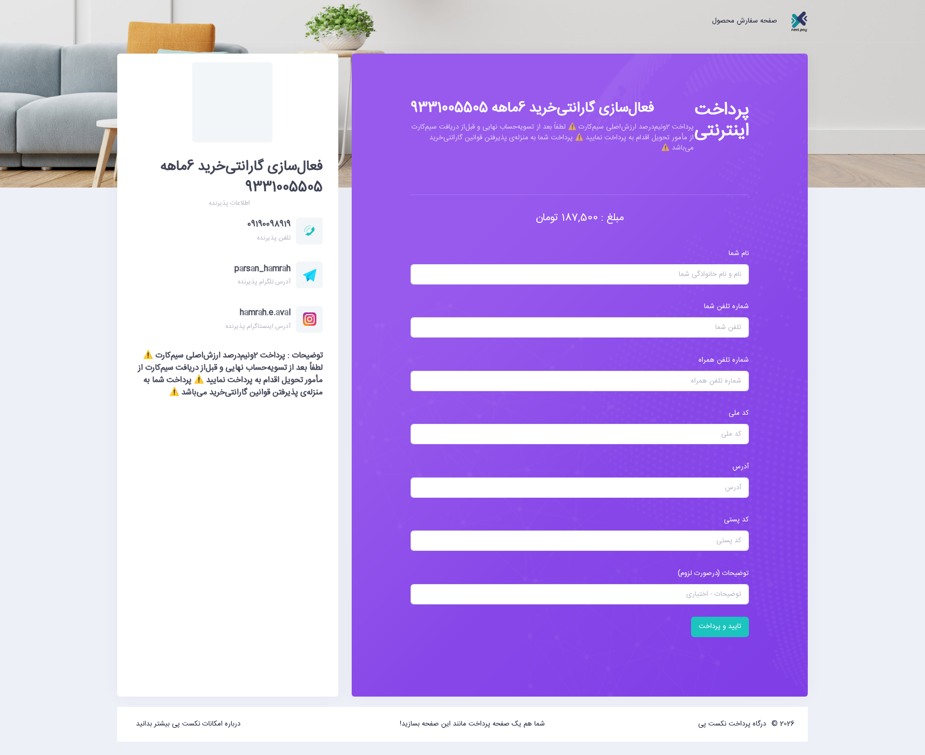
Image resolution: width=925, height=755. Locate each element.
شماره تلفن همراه (724, 360)
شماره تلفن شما (726, 306)
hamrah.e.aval (265, 312)
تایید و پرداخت (720, 626)
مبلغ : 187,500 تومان (580, 218)
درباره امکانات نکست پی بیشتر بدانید (188, 724)
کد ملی (739, 413)
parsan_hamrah (262, 268)
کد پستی (736, 520)
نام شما (739, 253)
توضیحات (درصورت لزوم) (713, 573)
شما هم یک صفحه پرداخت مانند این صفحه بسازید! (472, 724)
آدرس (740, 467)
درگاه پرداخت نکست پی (732, 724)
